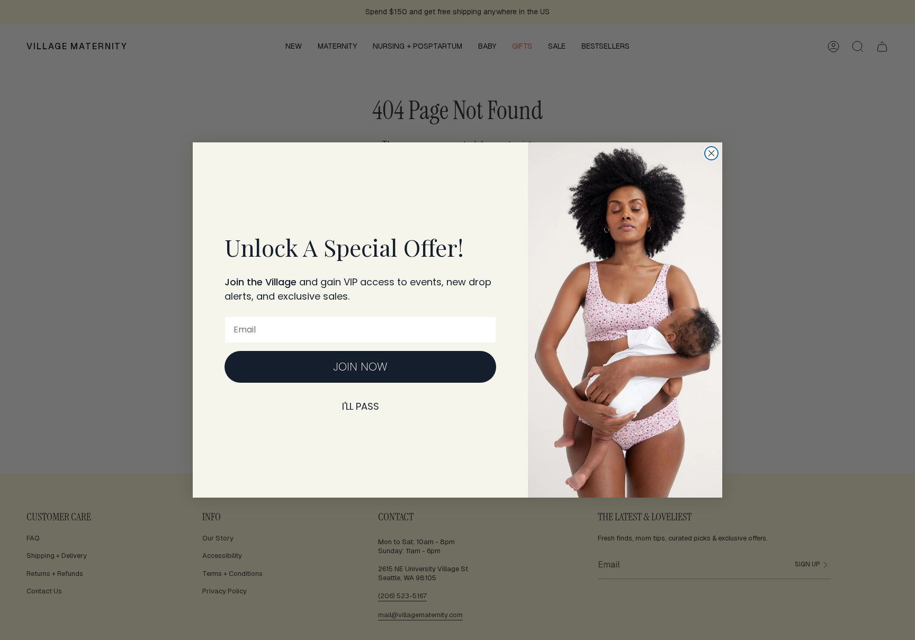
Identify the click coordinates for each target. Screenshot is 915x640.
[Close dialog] (711, 153)
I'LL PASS (360, 406)
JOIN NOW (360, 366)
